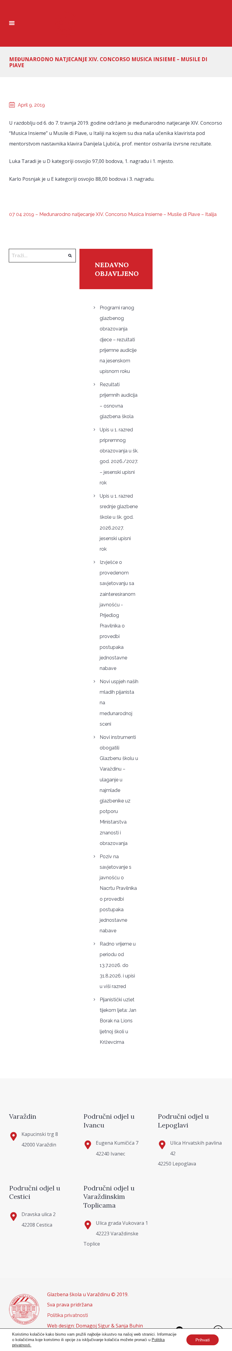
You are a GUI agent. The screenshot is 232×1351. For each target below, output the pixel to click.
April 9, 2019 (31, 105)
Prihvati (202, 1339)
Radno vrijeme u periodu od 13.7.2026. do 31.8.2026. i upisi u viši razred (118, 965)
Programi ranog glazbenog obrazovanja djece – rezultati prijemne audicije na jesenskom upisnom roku (118, 339)
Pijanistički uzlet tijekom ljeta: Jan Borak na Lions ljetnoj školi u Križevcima (118, 1021)
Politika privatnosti (67, 1315)
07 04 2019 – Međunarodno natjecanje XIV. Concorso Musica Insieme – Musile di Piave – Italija (113, 214)
